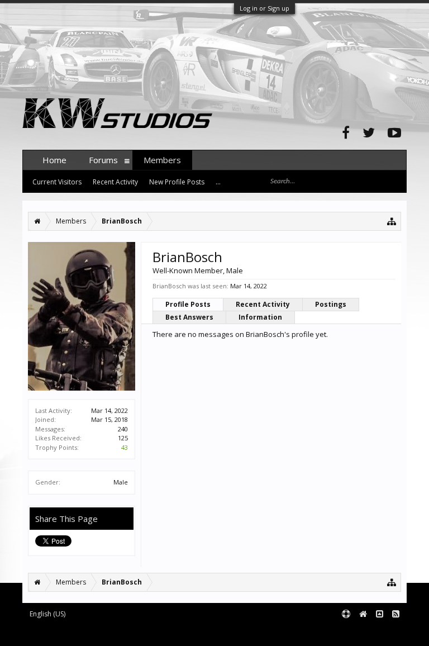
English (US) (47, 614)
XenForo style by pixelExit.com (242, 633)
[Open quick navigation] (392, 221)
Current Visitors (57, 182)
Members (162, 159)
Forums (103, 159)
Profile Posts (188, 304)
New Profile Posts (176, 182)
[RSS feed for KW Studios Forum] (396, 614)
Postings (330, 304)
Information (260, 317)
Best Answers (189, 317)
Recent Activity (263, 304)
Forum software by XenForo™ (107, 633)
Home (54, 159)
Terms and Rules (379, 633)
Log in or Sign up (264, 8)
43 (124, 447)
